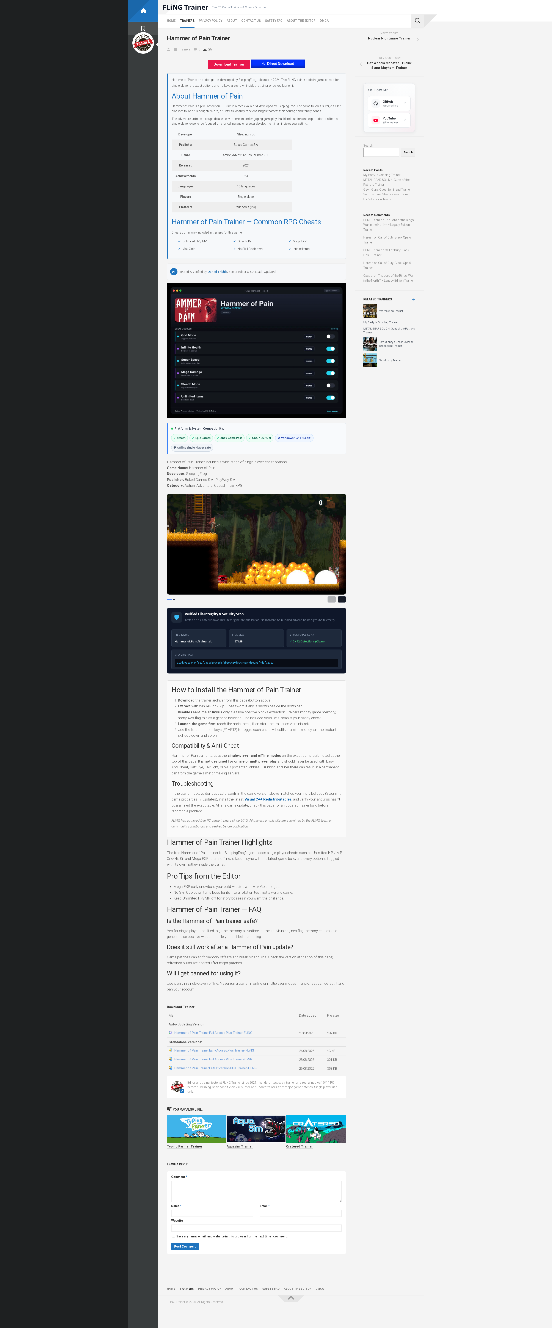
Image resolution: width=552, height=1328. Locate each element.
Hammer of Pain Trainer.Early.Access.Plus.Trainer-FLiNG (214, 1050)
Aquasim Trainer (240, 1146)
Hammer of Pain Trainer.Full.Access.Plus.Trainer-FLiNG (213, 1033)
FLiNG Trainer (186, 7)
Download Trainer (228, 64)
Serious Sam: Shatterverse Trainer (386, 194)
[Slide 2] (174, 599)
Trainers (187, 20)
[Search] (417, 21)
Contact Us (251, 20)
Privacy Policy (210, 20)
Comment (179, 1177)
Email (265, 1206)
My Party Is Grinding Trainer (381, 175)
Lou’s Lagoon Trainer (377, 199)
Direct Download (280, 64)
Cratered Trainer (299, 1146)
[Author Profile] (143, 43)
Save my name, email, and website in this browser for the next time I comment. (232, 1236)
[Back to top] (291, 1298)
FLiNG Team (371, 220)
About (232, 20)
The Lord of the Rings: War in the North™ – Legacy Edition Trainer (388, 224)
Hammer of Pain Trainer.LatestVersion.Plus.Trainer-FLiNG (215, 1068)
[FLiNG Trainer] (143, 11)
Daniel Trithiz (217, 272)
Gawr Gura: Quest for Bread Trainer (387, 189)
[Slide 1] (169, 599)
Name (176, 1206)
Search (368, 145)
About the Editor (301, 20)
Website (177, 1220)
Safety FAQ (273, 20)
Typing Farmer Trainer (184, 1146)
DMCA (324, 20)
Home (171, 20)
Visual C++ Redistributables (268, 799)
